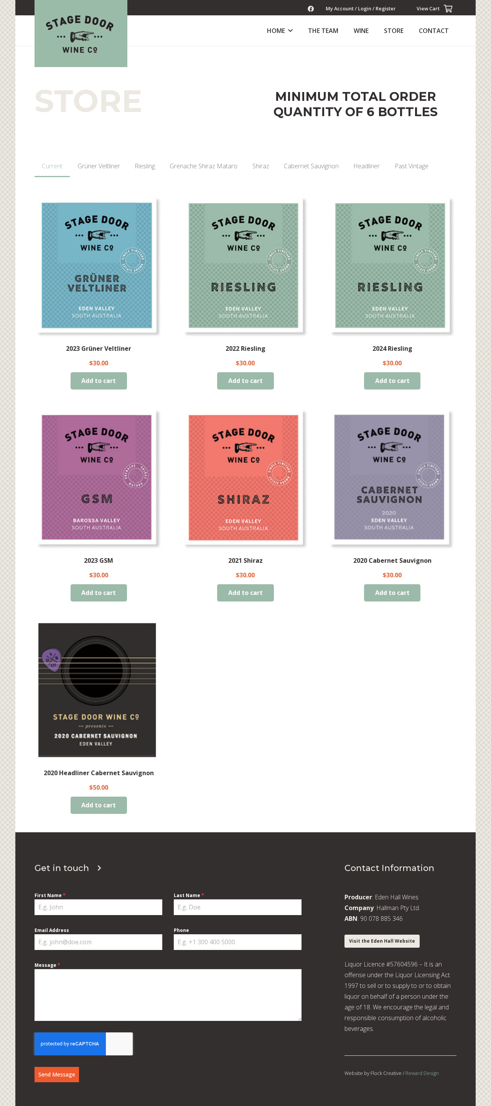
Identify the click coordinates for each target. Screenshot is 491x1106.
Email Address (52, 930)
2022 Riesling (245, 348)
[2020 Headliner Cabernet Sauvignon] (99, 692)
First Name (50, 895)
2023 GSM (98, 560)
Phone (181, 930)
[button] (289, 30)
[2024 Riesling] (392, 267)
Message (47, 965)
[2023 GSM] (99, 480)
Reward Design (422, 1073)
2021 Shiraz (245, 560)
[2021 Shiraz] (245, 480)
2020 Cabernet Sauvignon (392, 560)
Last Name (189, 895)
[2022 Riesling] (245, 267)
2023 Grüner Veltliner (98, 348)
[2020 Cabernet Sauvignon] (392, 480)
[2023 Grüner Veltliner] (99, 267)
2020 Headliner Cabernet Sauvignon (99, 773)
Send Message (56, 1074)
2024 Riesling (392, 348)
